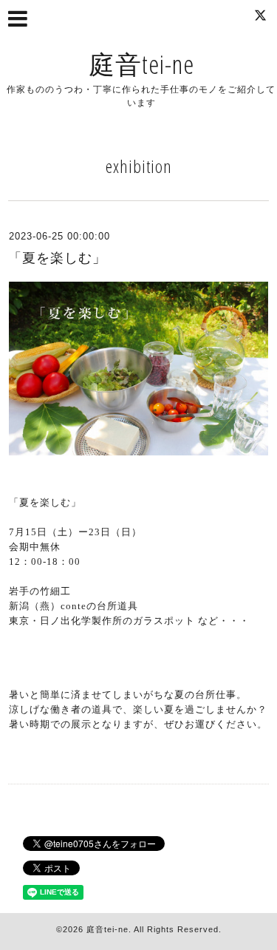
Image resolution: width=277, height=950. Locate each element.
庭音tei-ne (141, 64)
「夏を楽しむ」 (57, 258)
